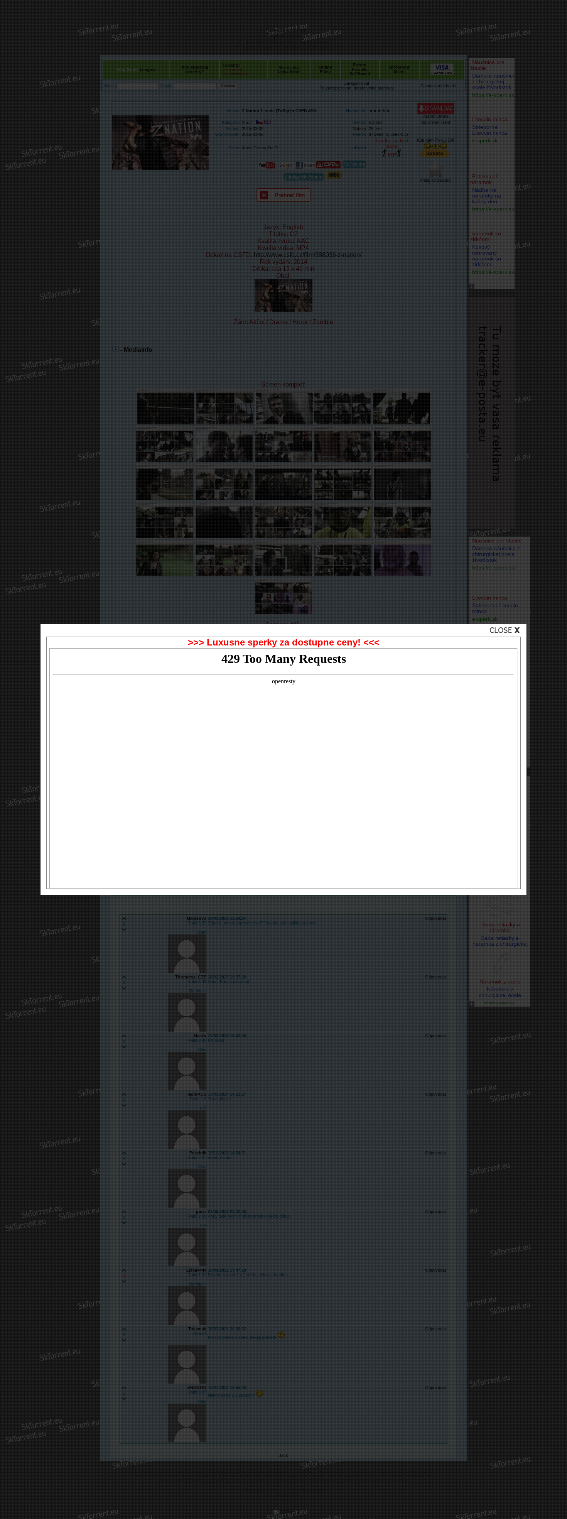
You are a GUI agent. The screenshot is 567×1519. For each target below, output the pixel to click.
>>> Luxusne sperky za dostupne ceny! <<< (284, 642)
